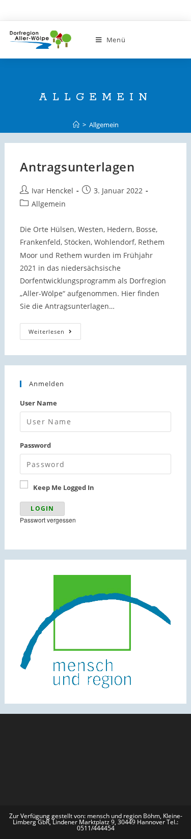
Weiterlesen (55, 331)
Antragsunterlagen (77, 166)
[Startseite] (76, 124)
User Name (38, 403)
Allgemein (49, 204)
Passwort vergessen (48, 519)
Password (35, 445)
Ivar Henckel (52, 190)
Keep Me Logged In (63, 487)
